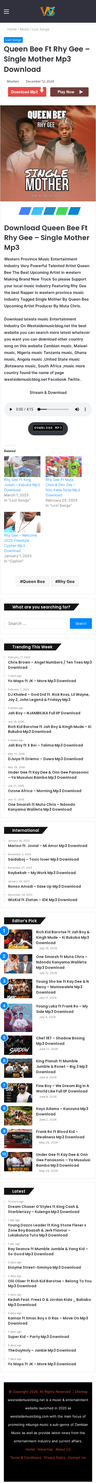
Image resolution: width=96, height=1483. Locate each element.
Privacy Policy (54, 1457)
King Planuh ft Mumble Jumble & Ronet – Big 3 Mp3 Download (62, 1066)
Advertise (45, 1449)
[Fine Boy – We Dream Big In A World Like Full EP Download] (18, 1093)
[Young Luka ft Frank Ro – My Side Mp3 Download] (18, 1018)
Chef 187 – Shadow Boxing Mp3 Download (60, 1041)
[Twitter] (36, 211)
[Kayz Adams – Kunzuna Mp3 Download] (18, 1115)
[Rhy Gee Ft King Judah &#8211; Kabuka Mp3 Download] (22, 466)
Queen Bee (34, 581)
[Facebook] (23, 211)
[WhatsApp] (60, 211)
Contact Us (77, 1457)
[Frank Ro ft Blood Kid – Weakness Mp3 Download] (18, 1138)
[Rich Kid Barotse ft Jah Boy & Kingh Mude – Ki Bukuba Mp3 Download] (18, 939)
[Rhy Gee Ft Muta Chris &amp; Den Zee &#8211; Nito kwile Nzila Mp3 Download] (64, 466)
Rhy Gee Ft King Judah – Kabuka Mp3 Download (22, 484)
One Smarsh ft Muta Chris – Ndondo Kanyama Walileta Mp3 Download (62, 962)
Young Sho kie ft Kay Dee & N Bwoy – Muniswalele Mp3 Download (62, 987)
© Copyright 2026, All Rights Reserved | (42, 1391)
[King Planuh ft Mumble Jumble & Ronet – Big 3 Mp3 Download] (18, 1068)
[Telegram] (73, 211)
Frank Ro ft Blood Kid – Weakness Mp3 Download (60, 1134)
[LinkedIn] (48, 211)
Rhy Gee (66, 581)
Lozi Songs (41, 29)
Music (25, 29)
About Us (63, 1449)
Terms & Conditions (25, 1457)
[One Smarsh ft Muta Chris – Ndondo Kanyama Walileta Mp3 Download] (18, 963)
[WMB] (48, 11)
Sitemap (81, 1391)
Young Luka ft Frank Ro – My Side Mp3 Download (62, 1009)
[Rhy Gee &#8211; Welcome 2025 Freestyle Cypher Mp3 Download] (22, 522)
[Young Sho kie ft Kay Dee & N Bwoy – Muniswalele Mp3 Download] (18, 988)
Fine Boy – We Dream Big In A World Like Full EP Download (62, 1088)
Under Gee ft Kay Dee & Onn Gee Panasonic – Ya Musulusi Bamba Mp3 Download (63, 1160)
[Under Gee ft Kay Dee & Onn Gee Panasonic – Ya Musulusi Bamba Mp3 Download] (18, 1161)
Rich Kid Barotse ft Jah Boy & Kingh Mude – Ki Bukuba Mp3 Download (63, 937)
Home (12, 29)
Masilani (14, 81)
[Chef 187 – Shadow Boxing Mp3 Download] (18, 1045)
